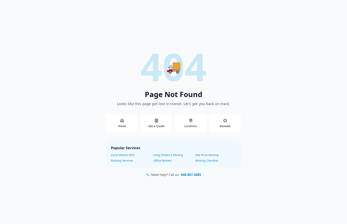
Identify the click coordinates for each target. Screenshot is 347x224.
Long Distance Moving (168, 155)
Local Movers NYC (123, 155)
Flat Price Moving (206, 155)
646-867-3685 (191, 174)
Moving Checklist (206, 160)
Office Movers (162, 160)
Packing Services (122, 160)
